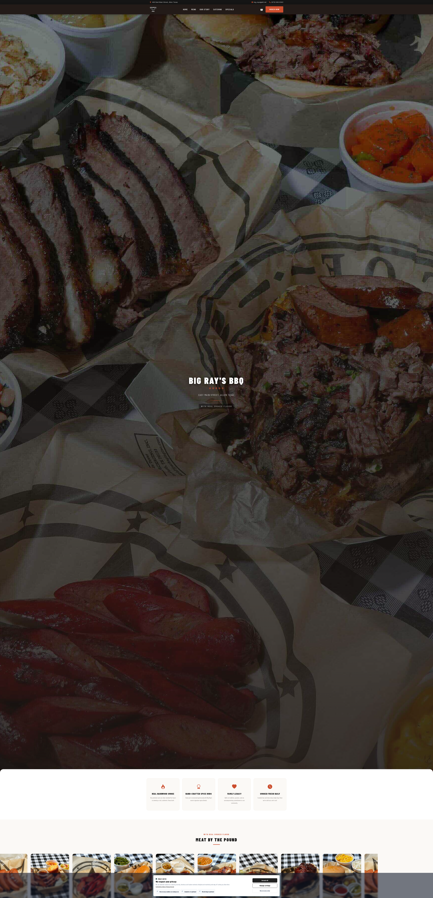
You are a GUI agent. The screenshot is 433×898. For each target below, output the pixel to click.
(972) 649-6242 (277, 2)
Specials (230, 9)
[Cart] (261, 9)
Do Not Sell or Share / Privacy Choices (165, 886)
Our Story (205, 9)
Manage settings (265, 885)
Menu (193, 9)
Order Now (274, 9)
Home (185, 9)
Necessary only (265, 891)
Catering (217, 9)
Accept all (265, 880)
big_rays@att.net (260, 2)
